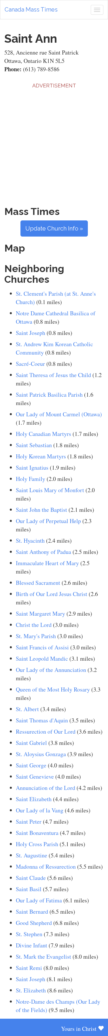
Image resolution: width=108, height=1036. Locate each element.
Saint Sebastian (34, 445)
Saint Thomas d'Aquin (42, 720)
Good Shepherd (34, 923)
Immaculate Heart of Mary (47, 563)
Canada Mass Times (31, 9)
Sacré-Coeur (30, 364)
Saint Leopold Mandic (42, 658)
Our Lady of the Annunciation (51, 670)
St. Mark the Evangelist (43, 956)
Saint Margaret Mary (40, 613)
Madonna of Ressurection (46, 866)
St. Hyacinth (30, 540)
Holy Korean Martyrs (41, 456)
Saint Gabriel (31, 743)
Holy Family (30, 479)
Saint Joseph (30, 333)
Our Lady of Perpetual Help (48, 521)
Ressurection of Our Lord (45, 731)
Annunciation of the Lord (45, 788)
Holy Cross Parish (37, 844)
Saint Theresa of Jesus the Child (53, 375)
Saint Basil (28, 889)
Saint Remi (29, 968)
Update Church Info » (54, 228)
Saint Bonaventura (37, 833)
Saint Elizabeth (34, 799)
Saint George (31, 765)
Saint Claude (31, 878)
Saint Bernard (32, 911)
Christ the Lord (34, 625)
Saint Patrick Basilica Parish (49, 394)
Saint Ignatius (32, 467)
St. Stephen (29, 934)
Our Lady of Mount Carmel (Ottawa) (59, 414)
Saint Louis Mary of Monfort (51, 490)
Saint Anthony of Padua (43, 552)
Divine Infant (31, 945)
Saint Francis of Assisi (42, 647)
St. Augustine (31, 855)
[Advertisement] (54, 143)
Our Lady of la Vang (39, 810)
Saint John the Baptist (41, 510)
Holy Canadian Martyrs (43, 434)
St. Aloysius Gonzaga (41, 754)
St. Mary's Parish (36, 636)
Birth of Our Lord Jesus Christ (51, 594)
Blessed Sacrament (38, 583)
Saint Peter (28, 821)
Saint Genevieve (35, 776)
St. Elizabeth (31, 990)
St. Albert (27, 709)
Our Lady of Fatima (39, 900)
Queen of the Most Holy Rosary (53, 689)
